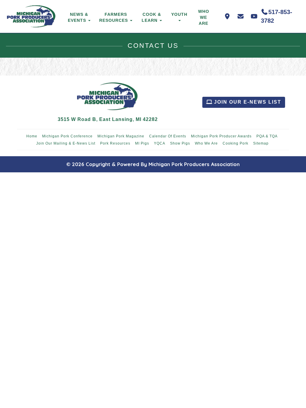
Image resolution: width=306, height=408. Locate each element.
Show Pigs (180, 143)
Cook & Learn (151, 17)
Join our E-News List (246, 102)
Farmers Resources (114, 17)
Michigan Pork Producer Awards (221, 136)
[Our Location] (227, 16)
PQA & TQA (267, 136)
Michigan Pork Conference (67, 136)
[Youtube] (254, 16)
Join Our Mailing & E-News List (65, 143)
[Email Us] (240, 16)
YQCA (159, 143)
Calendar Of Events (167, 136)
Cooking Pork (235, 143)
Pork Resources (115, 143)
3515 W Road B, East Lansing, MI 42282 (108, 119)
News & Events (78, 17)
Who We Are (203, 17)
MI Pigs (142, 143)
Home (31, 136)
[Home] (31, 16)
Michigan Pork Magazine (120, 136)
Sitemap (261, 143)
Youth (179, 14)
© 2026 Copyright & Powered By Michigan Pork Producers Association (153, 164)
